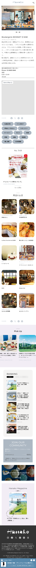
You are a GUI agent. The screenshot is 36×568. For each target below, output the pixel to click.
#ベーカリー (7, 132)
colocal (16, 557)
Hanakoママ (21, 557)
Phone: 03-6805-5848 (9, 70)
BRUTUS (7, 555)
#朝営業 (24, 137)
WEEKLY (17, 376)
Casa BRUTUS (13, 555)
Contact (18, 549)
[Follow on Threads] (28, 538)
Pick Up (18, 331)
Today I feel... (7, 560)
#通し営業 (6, 141)
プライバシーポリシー (20, 458)
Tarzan (13, 557)
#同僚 (5, 137)
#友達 (27, 132)
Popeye (31, 555)
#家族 (14, 137)
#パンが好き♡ (20, 124)
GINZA (23, 555)
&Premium (9, 557)
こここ (25, 557)
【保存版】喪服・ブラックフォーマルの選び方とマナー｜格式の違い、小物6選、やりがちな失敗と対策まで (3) (21, 563)
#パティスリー (24, 128)
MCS (28, 557)
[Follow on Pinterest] (20, 538)
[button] (16, 32)
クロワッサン (19, 555)
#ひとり (18, 132)
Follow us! (18, 477)
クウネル (27, 555)
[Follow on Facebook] (12, 538)
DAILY (10, 376)
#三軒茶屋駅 (18, 141)
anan (4, 555)
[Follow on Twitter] (16, 538)
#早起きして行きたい (9, 128)
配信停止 (29, 454)
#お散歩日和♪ (7, 124)
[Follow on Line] (24, 538)
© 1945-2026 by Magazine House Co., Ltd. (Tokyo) (18, 552)
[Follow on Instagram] (8, 538)
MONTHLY (24, 376)
